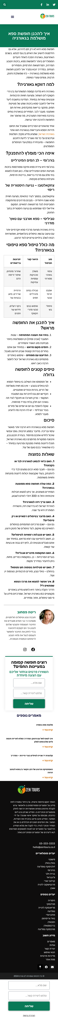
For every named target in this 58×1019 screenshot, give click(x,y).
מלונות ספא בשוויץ (44, 725)
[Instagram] (25, 649)
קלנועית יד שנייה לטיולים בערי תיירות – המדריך (32, 755)
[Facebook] (33, 649)
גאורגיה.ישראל (46, 134)
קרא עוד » (47, 729)
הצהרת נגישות (29, 1015)
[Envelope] (52, 967)
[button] (4, 4)
